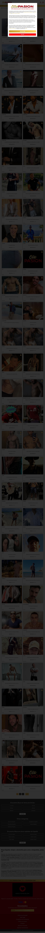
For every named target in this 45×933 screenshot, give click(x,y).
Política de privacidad (15, 13)
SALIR (22, 34)
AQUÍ (26, 28)
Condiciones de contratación (28, 12)
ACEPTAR (22, 31)
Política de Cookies (12, 28)
